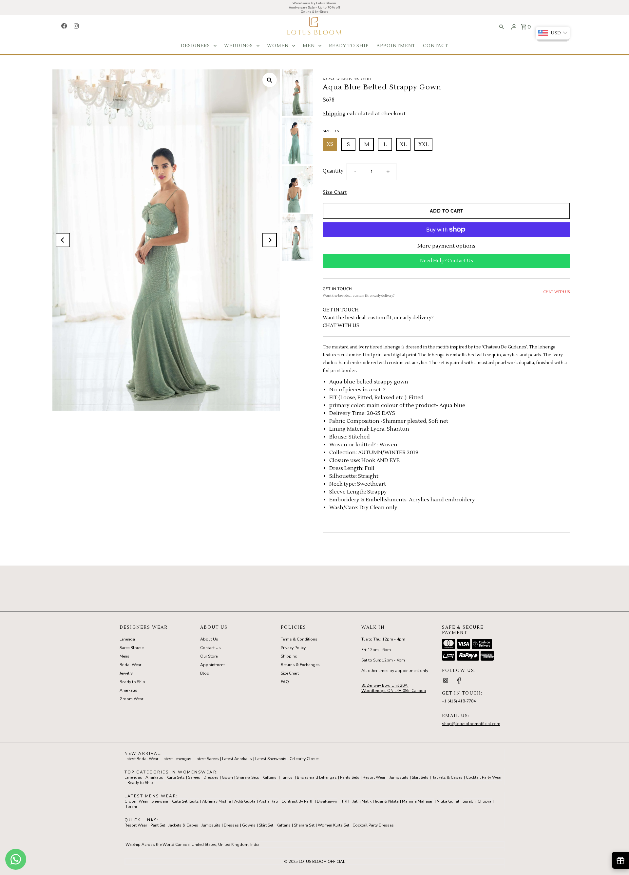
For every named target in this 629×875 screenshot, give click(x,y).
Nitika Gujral (448, 801)
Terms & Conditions (299, 639)
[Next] (269, 240)
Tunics (287, 777)
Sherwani (159, 801)
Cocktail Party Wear (484, 777)
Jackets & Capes (448, 777)
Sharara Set (304, 825)
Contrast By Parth (297, 801)
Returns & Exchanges (300, 664)
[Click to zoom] (269, 80)
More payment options (446, 246)
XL (403, 144)
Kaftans (269, 777)
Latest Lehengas (176, 758)
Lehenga (127, 639)
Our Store (209, 656)
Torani (131, 806)
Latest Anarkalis (237, 758)
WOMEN (278, 46)
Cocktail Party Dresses (373, 825)
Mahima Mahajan (417, 801)
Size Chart (335, 192)
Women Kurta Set (333, 825)
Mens (124, 656)
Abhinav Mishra (216, 801)
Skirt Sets (420, 777)
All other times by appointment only (394, 670)
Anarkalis (128, 690)
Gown (227, 777)
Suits (194, 801)
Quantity (333, 171)
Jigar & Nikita (387, 801)
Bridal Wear (130, 664)
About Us (209, 639)
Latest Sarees (207, 758)
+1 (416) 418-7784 (459, 701)
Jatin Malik (362, 801)
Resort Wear (374, 777)
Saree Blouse (131, 647)
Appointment (212, 664)
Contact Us (210, 647)
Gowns (249, 825)
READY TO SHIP (349, 46)
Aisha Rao (268, 801)
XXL (423, 144)
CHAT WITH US (556, 291)
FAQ (285, 681)
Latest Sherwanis (270, 758)
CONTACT (435, 46)
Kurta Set (179, 801)
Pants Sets (349, 777)
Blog (204, 673)
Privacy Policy (293, 647)
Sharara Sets (247, 777)
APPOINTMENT (395, 46)
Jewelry (126, 673)
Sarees (194, 777)
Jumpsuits (399, 777)
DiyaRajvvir (327, 801)
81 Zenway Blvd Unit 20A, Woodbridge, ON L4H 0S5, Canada (393, 688)
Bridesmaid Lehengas (317, 777)
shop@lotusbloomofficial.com (471, 723)
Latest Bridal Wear (141, 758)
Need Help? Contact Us (446, 261)
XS (330, 144)
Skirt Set (266, 825)
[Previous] (63, 240)
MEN (309, 46)
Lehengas (133, 777)
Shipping (334, 113)
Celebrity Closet (304, 758)
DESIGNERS (195, 46)
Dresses (211, 777)
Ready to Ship (132, 681)
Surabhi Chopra (477, 801)
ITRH (344, 801)
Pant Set (157, 825)
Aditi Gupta (245, 801)
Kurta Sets (175, 777)
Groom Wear (131, 698)
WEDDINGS (238, 46)
